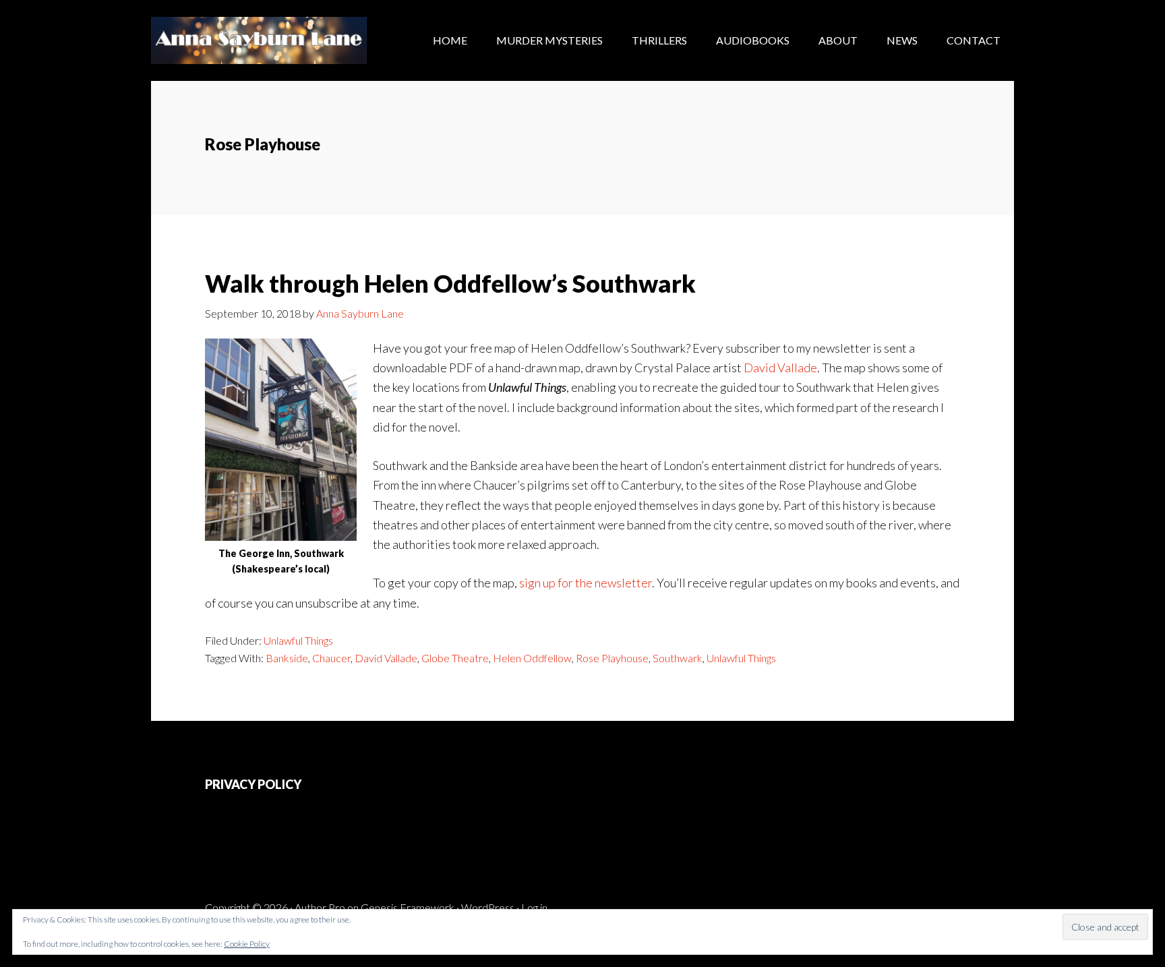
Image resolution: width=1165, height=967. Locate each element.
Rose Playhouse (612, 657)
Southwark (678, 657)
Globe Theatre (455, 657)
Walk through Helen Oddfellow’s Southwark (450, 283)
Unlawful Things (298, 640)
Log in (534, 907)
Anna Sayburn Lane (259, 40)
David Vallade (780, 367)
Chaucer (331, 657)
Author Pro (320, 907)
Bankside (287, 657)
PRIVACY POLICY (253, 784)
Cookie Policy (247, 944)
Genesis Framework (407, 907)
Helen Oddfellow (532, 657)
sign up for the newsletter (585, 582)
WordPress (487, 907)
